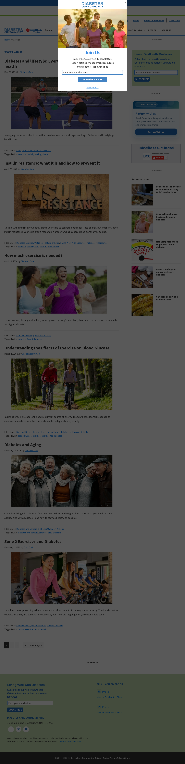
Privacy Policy (93, 87)
